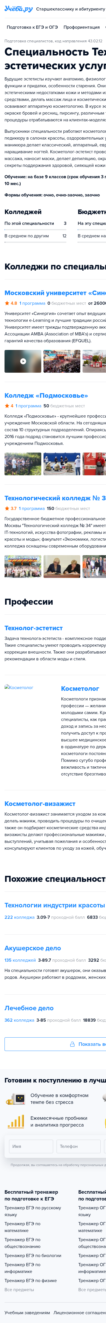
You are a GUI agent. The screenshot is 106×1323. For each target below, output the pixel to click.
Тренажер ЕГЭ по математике (22, 1227)
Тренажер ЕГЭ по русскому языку (33, 1211)
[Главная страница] (19, 9)
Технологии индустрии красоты (55, 905)
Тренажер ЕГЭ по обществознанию (22, 1243)
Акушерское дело (33, 948)
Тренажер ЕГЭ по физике (31, 1280)
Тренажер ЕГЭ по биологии (33, 1255)
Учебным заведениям (27, 1313)
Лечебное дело (29, 1008)
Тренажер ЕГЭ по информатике (22, 1268)
